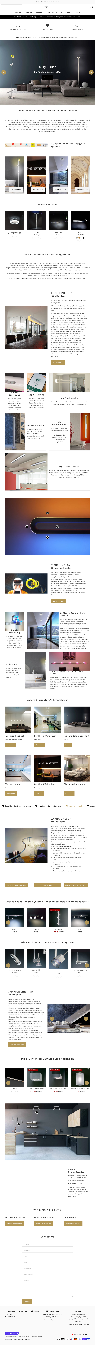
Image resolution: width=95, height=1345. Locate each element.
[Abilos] (80, 917)
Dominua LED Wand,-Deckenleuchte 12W (15, 233)
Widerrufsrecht (10, 1317)
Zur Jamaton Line (17, 1045)
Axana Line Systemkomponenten (47, 885)
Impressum (25, 1336)
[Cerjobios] (58, 917)
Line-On (14, 1089)
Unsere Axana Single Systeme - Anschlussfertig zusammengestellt (47, 901)
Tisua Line (29, 12)
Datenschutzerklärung (11, 1336)
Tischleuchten (38, 189)
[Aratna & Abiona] (36, 958)
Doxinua (39, 793)
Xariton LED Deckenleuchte (80, 1089)
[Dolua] (36, 220)
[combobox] (11, 6)
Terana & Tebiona (15, 970)
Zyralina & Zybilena (80, 970)
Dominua (39, 745)
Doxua (67, 745)
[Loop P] (80, 220)
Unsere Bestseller (47, 204)
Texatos (14, 929)
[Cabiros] (36, 917)
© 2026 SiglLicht (10, 1339)
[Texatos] (14, 917)
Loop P (80, 232)
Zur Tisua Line (58, 601)
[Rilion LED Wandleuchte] (58, 1077)
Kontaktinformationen (36, 1336)
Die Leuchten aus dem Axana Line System (47, 942)
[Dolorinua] (58, 220)
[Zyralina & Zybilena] (80, 958)
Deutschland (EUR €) (81, 1334)
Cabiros (36, 929)
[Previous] (3, 17)
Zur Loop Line (58, 362)
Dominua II (11, 793)
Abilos (80, 929)
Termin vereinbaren (14, 1223)
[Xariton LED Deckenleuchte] (80, 1077)
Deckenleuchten (61, 189)
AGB (20, 1336)
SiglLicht (47, 7)
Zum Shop (47, 77)
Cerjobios (58, 929)
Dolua (37, 232)
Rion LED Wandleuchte (36, 1089)
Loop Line (18, 12)
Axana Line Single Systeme (75, 885)
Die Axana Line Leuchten (16, 885)
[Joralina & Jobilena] (58, 959)
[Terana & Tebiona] (14, 958)
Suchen (9, 1314)
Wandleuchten (82, 189)
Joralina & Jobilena (58, 971)
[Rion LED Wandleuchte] (36, 1077)
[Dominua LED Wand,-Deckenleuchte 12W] (14, 220)
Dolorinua (58, 232)
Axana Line (40, 12)
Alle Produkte (66, 12)
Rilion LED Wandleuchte (58, 1089)
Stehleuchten (15, 189)
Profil (78, 12)
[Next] (92, 17)
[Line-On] (14, 1077)
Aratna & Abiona (36, 970)
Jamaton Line (53, 12)
